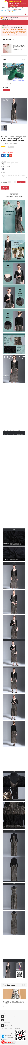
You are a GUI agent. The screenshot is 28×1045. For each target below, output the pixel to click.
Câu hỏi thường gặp (7, 1035)
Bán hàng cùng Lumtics (8, 1037)
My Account (5, 3)
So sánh (17, 3)
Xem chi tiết (6, 90)
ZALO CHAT (18, 1028)
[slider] (3, 146)
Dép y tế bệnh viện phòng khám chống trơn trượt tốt (13, 84)
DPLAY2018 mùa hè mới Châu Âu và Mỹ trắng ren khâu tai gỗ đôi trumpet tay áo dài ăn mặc (19, 45)
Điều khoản (5, 1039)
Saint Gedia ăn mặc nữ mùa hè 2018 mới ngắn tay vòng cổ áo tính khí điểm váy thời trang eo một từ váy (13, 1002)
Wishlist (11, 3)
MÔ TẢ (5, 187)
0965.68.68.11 (7, 1020)
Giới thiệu (5, 1030)
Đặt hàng (22, 182)
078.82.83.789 (7, 1022)
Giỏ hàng (24, 3)
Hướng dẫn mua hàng (7, 1033)
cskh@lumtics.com (8, 1025)
